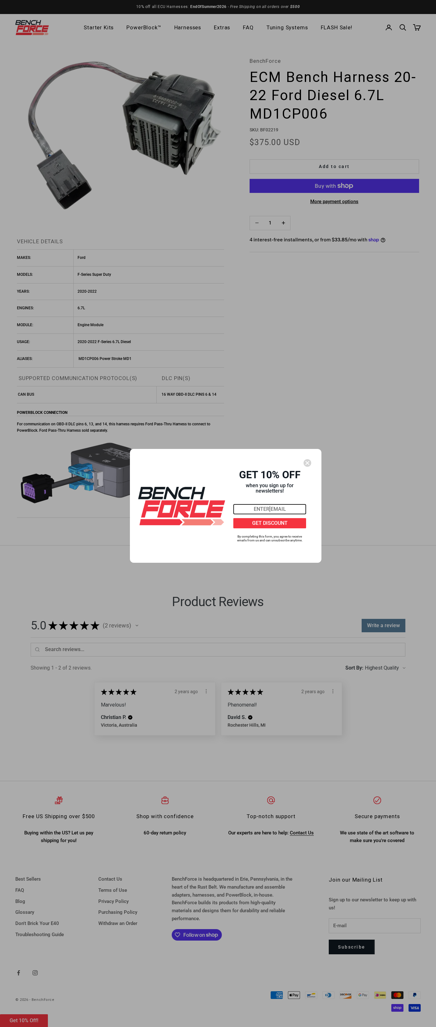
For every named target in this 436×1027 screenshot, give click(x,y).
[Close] (307, 463)
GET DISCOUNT (270, 523)
